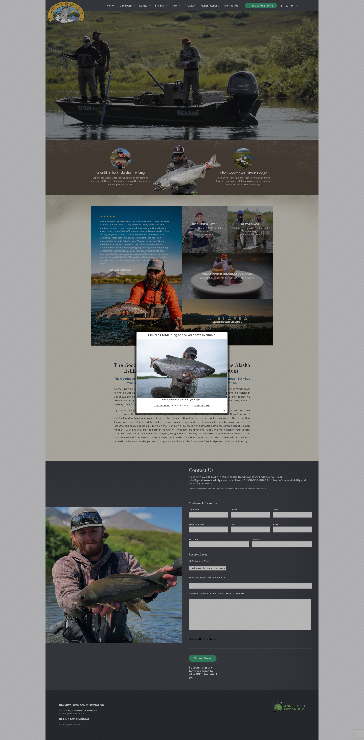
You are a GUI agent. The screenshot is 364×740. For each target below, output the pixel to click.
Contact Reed (162, 405)
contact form (202, 405)
